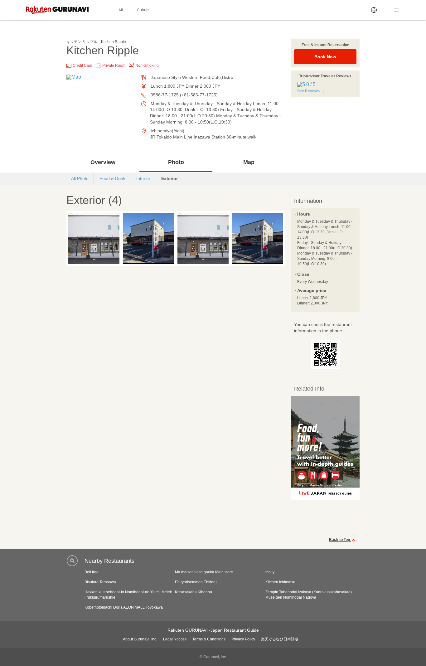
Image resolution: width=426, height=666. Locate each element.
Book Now (325, 56)
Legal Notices (174, 639)
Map (248, 162)
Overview (102, 162)
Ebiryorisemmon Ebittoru (196, 582)
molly (269, 572)
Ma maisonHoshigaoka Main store (204, 572)
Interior (143, 178)
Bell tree (92, 572)
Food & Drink (112, 178)
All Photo (80, 178)
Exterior (169, 178)
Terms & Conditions (208, 639)
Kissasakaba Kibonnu (193, 592)
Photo (176, 162)
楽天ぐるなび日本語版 (279, 639)
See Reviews (308, 91)
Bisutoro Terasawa (100, 582)
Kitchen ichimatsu (280, 582)
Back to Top (340, 539)
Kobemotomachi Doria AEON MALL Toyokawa (124, 607)
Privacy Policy (243, 639)
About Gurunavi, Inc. (140, 639)
